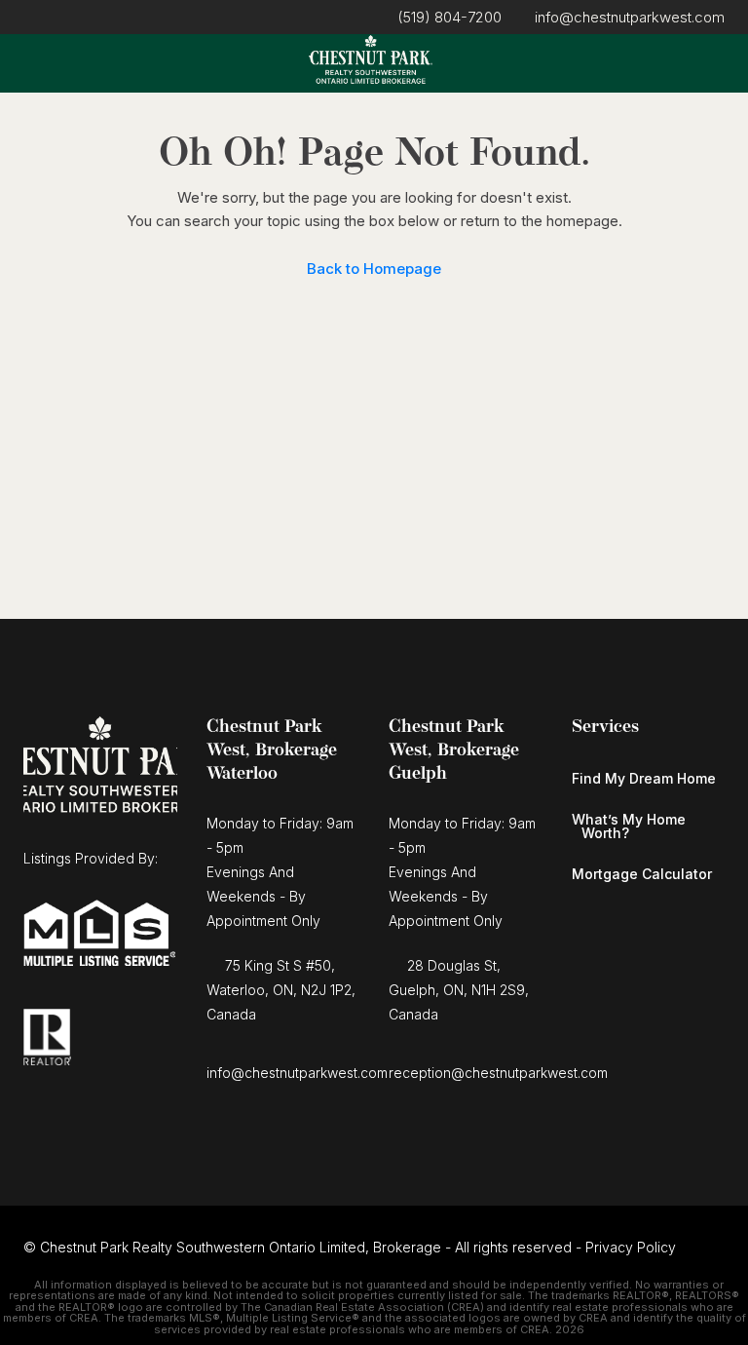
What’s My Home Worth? (629, 826)
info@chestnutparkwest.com (297, 1072)
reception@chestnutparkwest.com (498, 1072)
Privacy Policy (630, 1247)
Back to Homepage (374, 268)
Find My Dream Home (644, 778)
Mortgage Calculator (642, 873)
